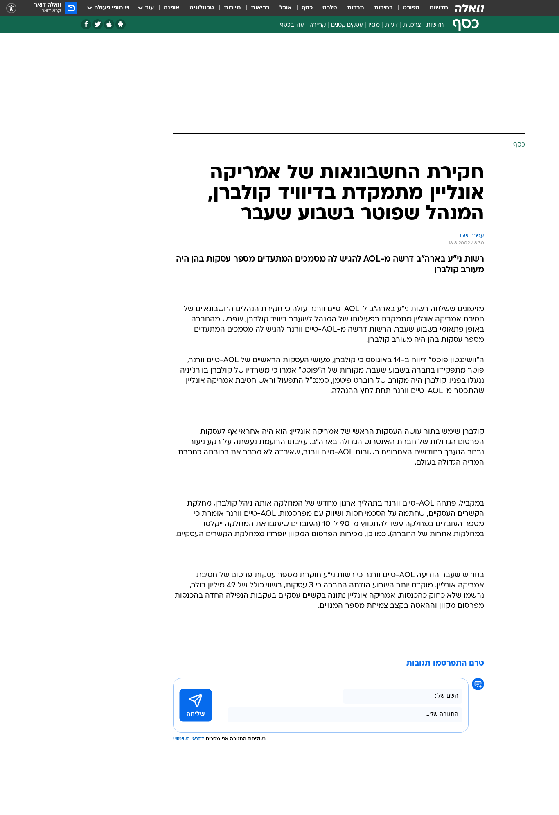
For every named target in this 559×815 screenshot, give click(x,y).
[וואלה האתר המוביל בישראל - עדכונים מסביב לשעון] (469, 8)
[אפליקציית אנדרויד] (120, 24)
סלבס (329, 8)
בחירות (383, 8)
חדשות (438, 8)
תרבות (355, 8)
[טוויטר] (97, 24)
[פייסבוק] (86, 24)
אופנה (172, 8)
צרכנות (412, 25)
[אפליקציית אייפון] (109, 24)
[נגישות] (11, 8)
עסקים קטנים (347, 25)
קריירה (317, 25)
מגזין (374, 25)
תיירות (232, 8)
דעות (391, 25)
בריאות (260, 8)
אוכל (286, 8)
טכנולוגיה (201, 8)
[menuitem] (433, 8)
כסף (307, 8)
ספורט (411, 8)
